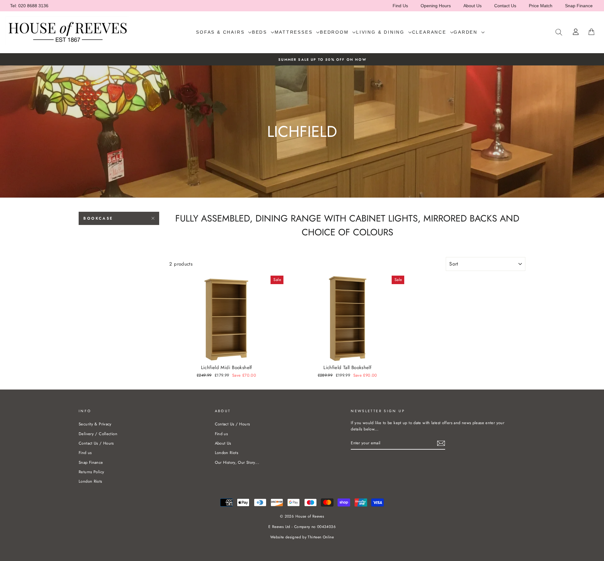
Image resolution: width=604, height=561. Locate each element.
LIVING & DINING (381, 32)
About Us (472, 5)
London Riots (90, 481)
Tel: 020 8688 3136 (29, 5)
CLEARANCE (430, 32)
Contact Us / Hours (96, 443)
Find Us (400, 5)
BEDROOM (335, 32)
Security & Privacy (95, 424)
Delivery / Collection (98, 434)
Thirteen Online (321, 537)
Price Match (540, 5)
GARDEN (467, 32)
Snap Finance (579, 5)
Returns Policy (91, 472)
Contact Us (505, 5)
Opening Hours (436, 5)
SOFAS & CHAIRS (221, 32)
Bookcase (98, 218)
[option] (302, 59)
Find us (85, 453)
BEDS (260, 32)
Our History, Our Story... (237, 462)
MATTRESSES (295, 32)
